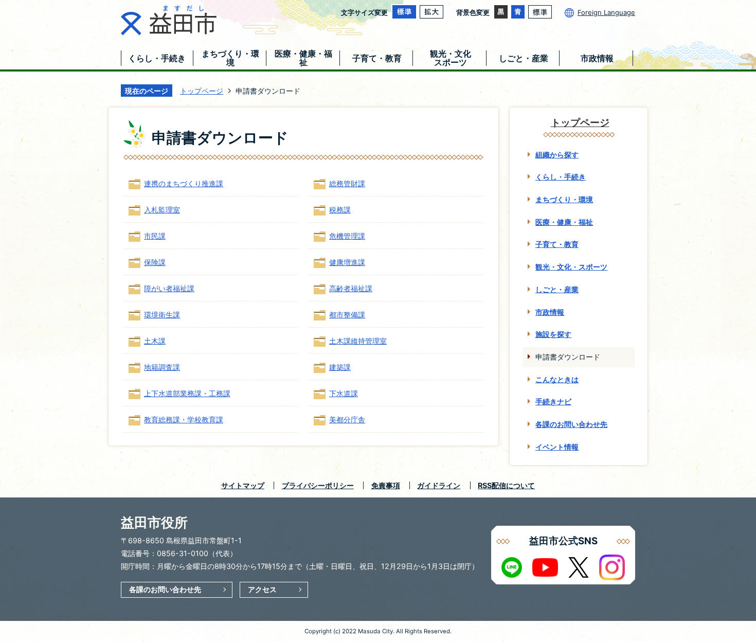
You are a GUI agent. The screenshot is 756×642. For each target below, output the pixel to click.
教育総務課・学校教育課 (183, 419)
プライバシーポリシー (318, 485)
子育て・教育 (557, 244)
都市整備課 (347, 314)
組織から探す (557, 154)
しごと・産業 (557, 289)
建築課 (340, 367)
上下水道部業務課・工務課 (187, 393)
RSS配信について (506, 485)
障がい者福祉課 (169, 288)
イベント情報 (557, 446)
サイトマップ (242, 485)
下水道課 (343, 393)
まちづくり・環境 (564, 199)
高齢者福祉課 (350, 288)
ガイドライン (438, 485)
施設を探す (553, 334)
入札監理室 (162, 209)
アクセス (262, 589)
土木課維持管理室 (358, 340)
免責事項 (385, 485)
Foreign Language (606, 12)
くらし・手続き (560, 176)
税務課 (340, 209)
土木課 (155, 340)
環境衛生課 (162, 314)
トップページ (201, 90)
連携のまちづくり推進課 (183, 183)
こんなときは (557, 379)
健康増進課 (347, 262)
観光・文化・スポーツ (571, 266)
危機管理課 (347, 235)
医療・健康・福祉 (564, 222)
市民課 (155, 235)
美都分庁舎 (347, 419)
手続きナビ (553, 401)
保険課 (155, 262)
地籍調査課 (162, 367)
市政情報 (549, 312)
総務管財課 (347, 183)
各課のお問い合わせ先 (571, 424)
